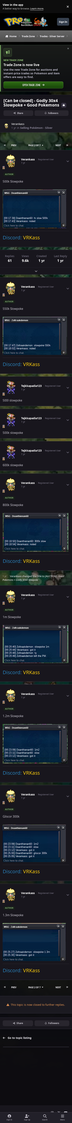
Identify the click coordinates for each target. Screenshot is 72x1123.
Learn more (7, 6)
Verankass (17, 124)
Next (58, 145)
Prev (13, 145)
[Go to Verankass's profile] (6, 126)
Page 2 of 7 (34, 145)
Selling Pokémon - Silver (36, 128)
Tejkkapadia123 (31, 386)
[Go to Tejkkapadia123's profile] (10, 387)
